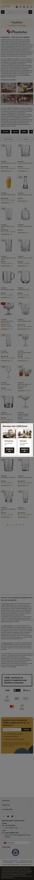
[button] (9, 442)
